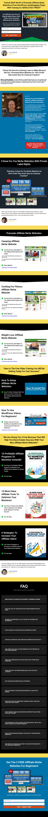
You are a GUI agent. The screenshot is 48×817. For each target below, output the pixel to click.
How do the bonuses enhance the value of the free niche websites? (22, 734)
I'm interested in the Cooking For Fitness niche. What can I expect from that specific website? (23, 723)
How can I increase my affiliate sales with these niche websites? (22, 660)
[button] (35, 20)
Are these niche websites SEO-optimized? (17, 681)
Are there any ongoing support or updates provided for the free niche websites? (22, 744)
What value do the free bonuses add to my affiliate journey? (21, 671)
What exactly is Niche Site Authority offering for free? (22, 599)
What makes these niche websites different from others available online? (22, 712)
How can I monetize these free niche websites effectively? (23, 639)
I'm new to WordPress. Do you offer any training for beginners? (21, 620)
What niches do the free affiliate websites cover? (20, 630)
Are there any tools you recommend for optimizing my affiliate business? (22, 649)
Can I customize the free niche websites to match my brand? (21, 691)
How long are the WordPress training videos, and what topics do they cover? (22, 702)
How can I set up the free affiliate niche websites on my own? (22, 609)
